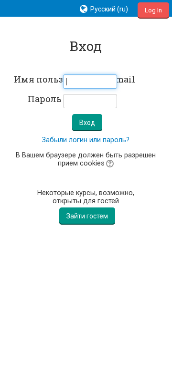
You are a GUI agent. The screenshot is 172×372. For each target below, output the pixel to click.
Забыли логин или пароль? (85, 140)
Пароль (45, 99)
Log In (153, 10)
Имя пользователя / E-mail (38, 79)
